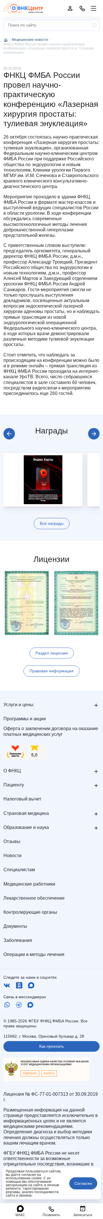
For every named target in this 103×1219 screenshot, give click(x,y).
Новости (12, 855)
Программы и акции (24, 718)
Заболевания (17, 940)
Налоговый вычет (22, 798)
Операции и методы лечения (33, 954)
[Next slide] (94, 433)
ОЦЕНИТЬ (49, 1073)
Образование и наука (26, 827)
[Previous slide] (9, 433)
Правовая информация (51, 671)
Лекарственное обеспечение (34, 898)
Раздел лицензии (51, 653)
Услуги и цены (18, 704)
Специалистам (19, 869)
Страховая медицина (26, 813)
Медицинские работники (29, 884)
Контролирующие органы (30, 912)
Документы (15, 926)
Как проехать (51, 1046)
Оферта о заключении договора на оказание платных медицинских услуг (50, 731)
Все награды (52, 523)
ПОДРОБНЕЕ (30, 1073)
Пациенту (13, 784)
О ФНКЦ (12, 770)
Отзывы (11, 841)
